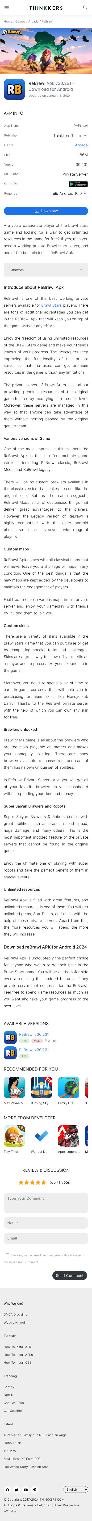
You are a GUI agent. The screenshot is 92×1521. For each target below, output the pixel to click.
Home (8, 21)
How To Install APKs (18, 1355)
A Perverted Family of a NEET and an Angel (35, 1435)
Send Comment (70, 1275)
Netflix (8, 1395)
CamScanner (13, 1410)
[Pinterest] (34, 1490)
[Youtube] (25, 1490)
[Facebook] (7, 1490)
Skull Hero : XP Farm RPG (22, 1459)
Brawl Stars (51, 305)
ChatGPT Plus (14, 1403)
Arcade (33, 21)
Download (46, 211)
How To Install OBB (17, 1362)
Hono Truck (12, 1443)
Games (20, 21)
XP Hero (10, 1451)
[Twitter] (16, 1490)
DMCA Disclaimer (16, 1314)
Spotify (9, 1387)
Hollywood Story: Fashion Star (26, 1467)
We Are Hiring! (14, 1322)
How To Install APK (17, 1347)
